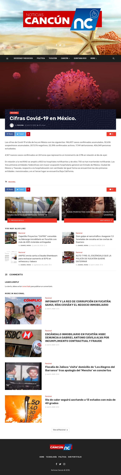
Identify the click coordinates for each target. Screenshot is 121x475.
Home (41, 457)
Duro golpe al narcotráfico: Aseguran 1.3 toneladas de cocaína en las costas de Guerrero (95, 239)
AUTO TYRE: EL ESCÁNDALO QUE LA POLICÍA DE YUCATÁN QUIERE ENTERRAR (93, 258)
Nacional (14, 113)
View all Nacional (59, 430)
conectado (26, 286)
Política (41, 58)
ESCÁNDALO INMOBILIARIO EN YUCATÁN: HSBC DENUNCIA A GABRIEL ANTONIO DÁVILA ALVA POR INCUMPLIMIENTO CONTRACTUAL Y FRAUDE (77, 337)
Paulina (20, 125)
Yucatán (53, 58)
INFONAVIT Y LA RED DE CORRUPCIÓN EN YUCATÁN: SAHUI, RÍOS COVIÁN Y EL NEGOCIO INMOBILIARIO (78, 303)
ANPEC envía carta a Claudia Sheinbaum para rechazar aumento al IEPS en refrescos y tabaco (38, 258)
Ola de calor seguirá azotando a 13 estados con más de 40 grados (80, 401)
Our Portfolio (75, 457)
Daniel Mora (26, 245)
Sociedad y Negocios (23, 58)
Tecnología (51, 457)
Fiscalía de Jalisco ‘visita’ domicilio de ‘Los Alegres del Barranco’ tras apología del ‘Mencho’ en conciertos (80, 368)
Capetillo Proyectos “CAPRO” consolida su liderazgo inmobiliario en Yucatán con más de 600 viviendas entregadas (38, 239)
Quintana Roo (80, 58)
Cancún (64, 58)
